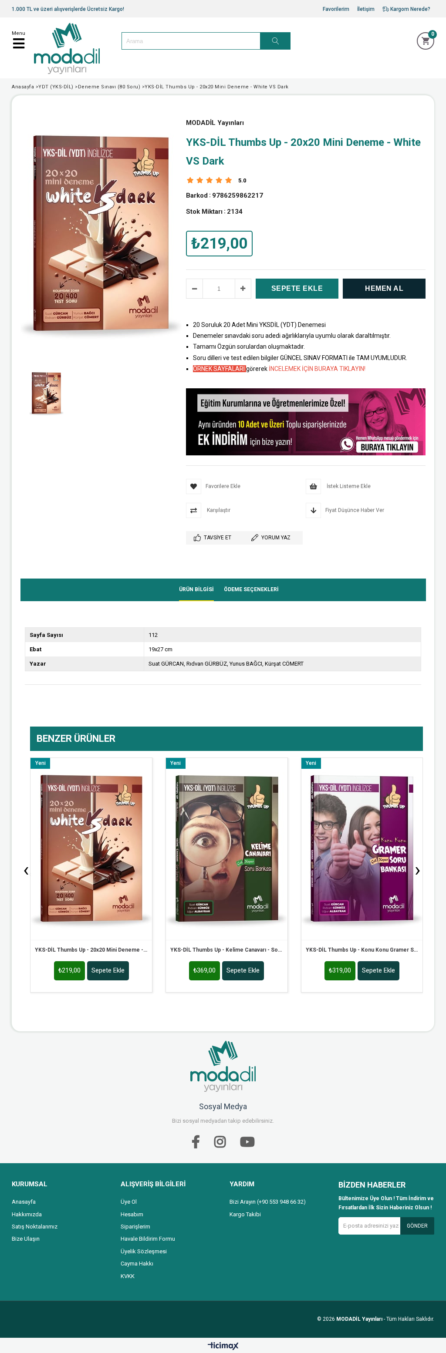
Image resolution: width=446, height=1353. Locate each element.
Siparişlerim (135, 1226)
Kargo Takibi (245, 1214)
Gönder (417, 1226)
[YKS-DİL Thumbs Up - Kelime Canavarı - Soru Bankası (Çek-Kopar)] (226, 849)
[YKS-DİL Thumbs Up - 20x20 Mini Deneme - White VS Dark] (91, 849)
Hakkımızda (27, 1214)
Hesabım (132, 1214)
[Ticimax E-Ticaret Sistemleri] (223, 1346)
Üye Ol (129, 1201)
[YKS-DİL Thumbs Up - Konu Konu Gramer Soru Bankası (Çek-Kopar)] (362, 849)
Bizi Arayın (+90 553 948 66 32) (268, 1201)
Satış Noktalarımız (34, 1226)
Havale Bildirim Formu (148, 1238)
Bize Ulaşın (26, 1238)
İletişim (366, 9)
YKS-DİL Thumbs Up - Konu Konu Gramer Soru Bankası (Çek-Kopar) (362, 950)
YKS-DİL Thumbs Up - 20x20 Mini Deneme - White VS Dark (91, 950)
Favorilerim (336, 9)
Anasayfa (24, 1201)
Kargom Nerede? (409, 9)
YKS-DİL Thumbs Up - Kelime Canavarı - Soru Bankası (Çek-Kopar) (226, 950)
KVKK (128, 1276)
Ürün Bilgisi (196, 589)
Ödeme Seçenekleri (251, 589)
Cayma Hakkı (137, 1263)
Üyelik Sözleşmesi (144, 1251)
